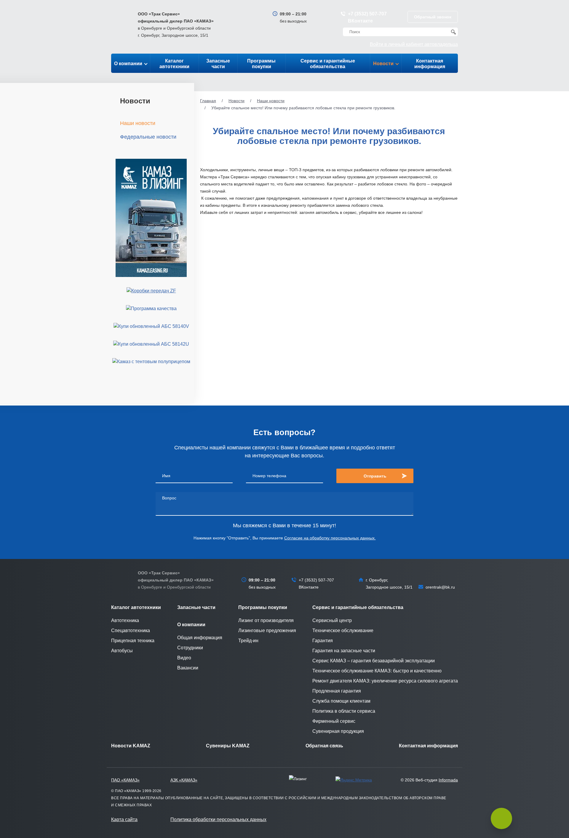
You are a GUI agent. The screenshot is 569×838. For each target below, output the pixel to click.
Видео (184, 657)
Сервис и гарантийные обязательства (328, 63)
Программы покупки (261, 63)
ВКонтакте (360, 20)
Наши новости (270, 100)
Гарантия (322, 640)
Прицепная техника (132, 640)
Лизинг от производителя (266, 620)
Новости (383, 63)
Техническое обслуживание (342, 630)
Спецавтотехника (130, 630)
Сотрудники (190, 647)
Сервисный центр (332, 620)
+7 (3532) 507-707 (367, 13)
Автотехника (125, 620)
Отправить (375, 476)
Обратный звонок (432, 17)
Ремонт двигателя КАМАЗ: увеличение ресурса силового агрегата (385, 680)
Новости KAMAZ (130, 745)
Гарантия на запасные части (343, 650)
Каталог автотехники (174, 63)
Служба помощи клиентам (341, 701)
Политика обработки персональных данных (218, 819)
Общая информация (199, 637)
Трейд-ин (248, 640)
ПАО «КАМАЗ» (125, 780)
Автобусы (122, 650)
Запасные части (218, 63)
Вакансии (187, 667)
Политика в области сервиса (343, 711)
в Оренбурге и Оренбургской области (176, 580)
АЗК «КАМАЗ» (183, 780)
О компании (128, 63)
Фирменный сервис (333, 721)
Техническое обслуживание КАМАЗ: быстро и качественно (377, 670)
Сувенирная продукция (338, 731)
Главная (208, 100)
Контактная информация (429, 63)
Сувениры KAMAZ (228, 745)
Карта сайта (124, 819)
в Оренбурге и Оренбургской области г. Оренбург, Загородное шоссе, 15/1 (176, 25)
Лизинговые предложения (267, 630)
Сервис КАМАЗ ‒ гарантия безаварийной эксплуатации (373, 660)
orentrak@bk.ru (440, 587)
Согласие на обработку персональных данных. (330, 538)
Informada (448, 780)
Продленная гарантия (336, 690)
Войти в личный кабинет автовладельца (414, 44)
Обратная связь (324, 745)
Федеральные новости (148, 137)
